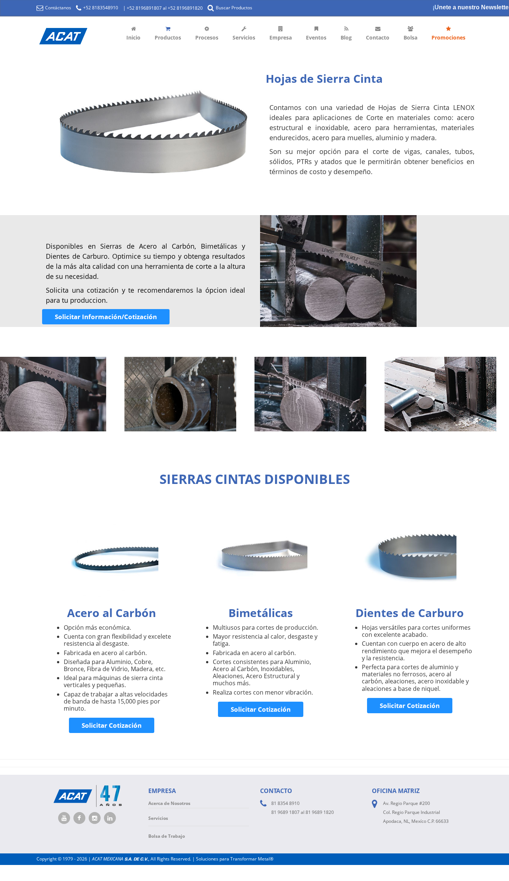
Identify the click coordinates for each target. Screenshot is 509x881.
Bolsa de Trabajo (166, 836)
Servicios (244, 37)
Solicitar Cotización (112, 725)
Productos (168, 37)
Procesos (206, 37)
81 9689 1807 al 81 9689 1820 (302, 812)
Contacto (377, 37)
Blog (346, 37)
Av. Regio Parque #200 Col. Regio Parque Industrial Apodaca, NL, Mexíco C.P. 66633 (416, 812)
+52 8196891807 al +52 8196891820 (165, 8)
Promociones (448, 37)
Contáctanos (57, 7)
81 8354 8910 (285, 803)
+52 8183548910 (100, 7)
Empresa (280, 37)
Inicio (133, 37)
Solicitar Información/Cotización (106, 316)
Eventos (316, 37)
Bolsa (410, 37)
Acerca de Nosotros (169, 803)
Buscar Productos (233, 7)
